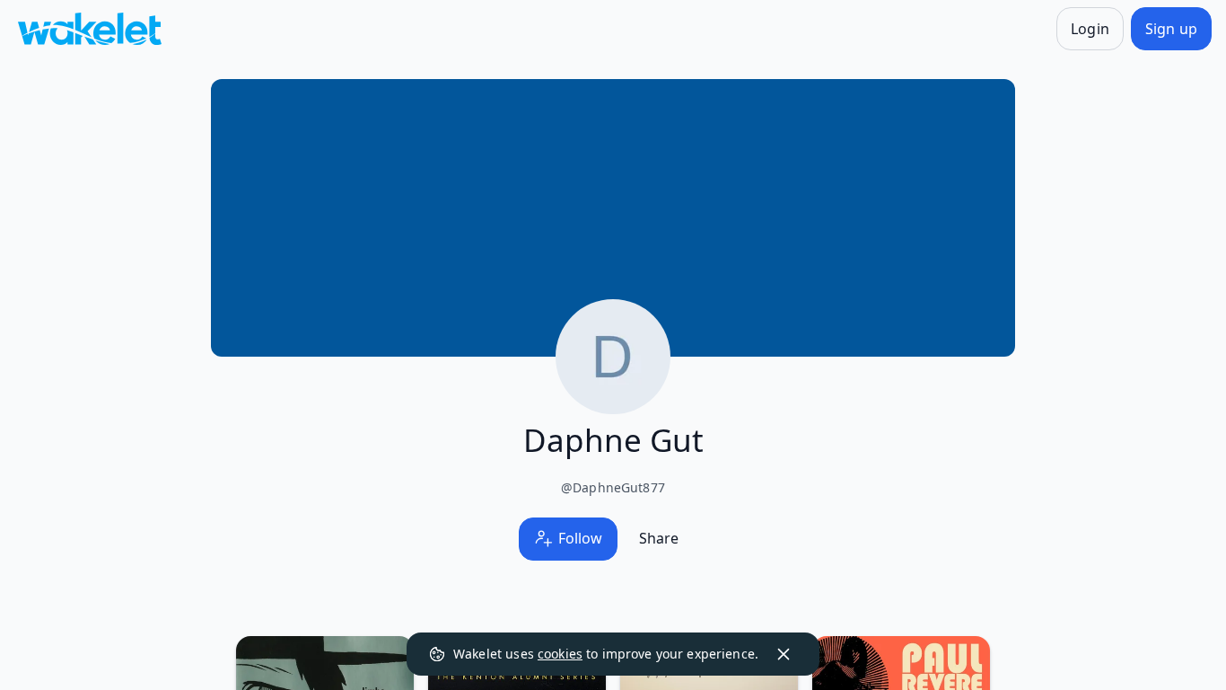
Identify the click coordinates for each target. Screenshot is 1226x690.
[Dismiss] (783, 654)
